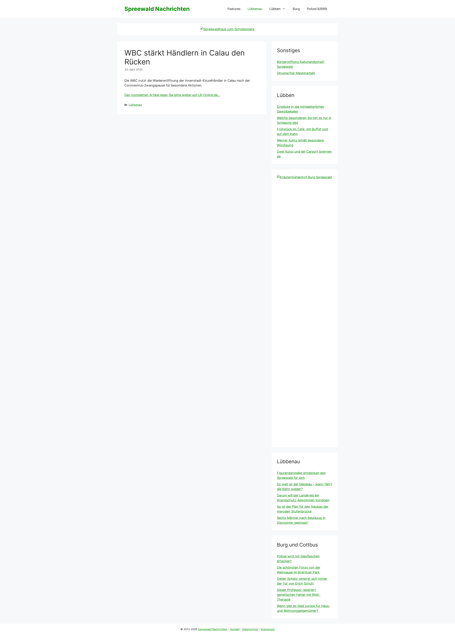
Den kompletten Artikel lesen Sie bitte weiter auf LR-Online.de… (172, 95)
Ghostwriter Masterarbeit (296, 73)
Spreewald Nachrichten (157, 8)
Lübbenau (255, 9)
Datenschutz (250, 629)
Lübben (275, 9)
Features (234, 9)
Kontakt (235, 629)
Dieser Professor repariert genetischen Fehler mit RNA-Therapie (298, 594)
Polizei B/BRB (317, 9)
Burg (296, 9)
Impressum (268, 629)
